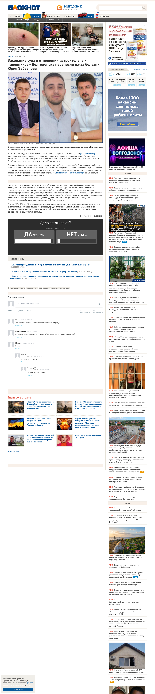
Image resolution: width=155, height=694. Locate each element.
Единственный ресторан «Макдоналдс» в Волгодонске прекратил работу (44, 271)
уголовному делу (87, 154)
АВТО (90, 16)
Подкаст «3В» (54, 20)
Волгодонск (14, 288)
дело (36, 288)
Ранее (29, 310)
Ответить (18, 325)
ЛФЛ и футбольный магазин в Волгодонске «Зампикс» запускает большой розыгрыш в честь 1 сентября (126, 300)
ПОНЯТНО (18, 689)
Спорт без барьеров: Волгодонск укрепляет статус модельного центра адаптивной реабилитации (126, 575)
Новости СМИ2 (13, 451)
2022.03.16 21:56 (45, 370)
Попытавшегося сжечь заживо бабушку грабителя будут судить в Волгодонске (124, 602)
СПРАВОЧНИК (70, 16)
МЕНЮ (17, 16)
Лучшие (20, 310)
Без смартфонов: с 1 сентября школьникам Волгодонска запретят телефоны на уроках (124, 249)
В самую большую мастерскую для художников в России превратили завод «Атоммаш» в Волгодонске (126, 592)
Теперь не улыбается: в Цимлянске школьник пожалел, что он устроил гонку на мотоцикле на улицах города (127, 489)
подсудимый (54, 288)
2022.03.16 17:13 (39, 356)
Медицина (104, 16)
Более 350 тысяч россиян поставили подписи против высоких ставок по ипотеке (127, 319)
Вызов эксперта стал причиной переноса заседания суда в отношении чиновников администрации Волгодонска (54, 277)
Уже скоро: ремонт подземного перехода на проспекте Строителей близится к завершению (124, 180)
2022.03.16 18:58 (32, 331)
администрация (64, 288)
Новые (10, 310)
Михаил (29, 356)
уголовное (30, 288)
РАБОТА (36, 16)
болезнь (45, 288)
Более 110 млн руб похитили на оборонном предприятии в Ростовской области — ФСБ (126, 612)
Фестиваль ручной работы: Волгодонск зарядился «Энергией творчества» (124, 310)
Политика (11, 56)
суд (40, 288)
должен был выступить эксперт (70, 173)
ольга (36, 369)
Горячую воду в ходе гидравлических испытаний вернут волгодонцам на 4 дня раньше (124, 349)
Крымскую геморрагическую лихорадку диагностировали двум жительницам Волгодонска (124, 198)
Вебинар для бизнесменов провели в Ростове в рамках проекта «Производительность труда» (126, 329)
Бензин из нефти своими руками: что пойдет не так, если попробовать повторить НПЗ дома (125, 479)
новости (22, 288)
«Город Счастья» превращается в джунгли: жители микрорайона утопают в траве (127, 339)
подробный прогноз (140, 69)
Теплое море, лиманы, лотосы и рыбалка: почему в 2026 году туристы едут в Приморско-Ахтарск (125, 557)
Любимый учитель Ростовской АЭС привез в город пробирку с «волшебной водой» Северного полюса (127, 460)
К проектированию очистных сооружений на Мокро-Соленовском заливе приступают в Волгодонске (124, 469)
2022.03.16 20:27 (26, 320)
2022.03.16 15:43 (28, 343)
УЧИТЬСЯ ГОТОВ (53, 16)
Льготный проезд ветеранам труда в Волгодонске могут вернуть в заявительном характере (52, 265)
